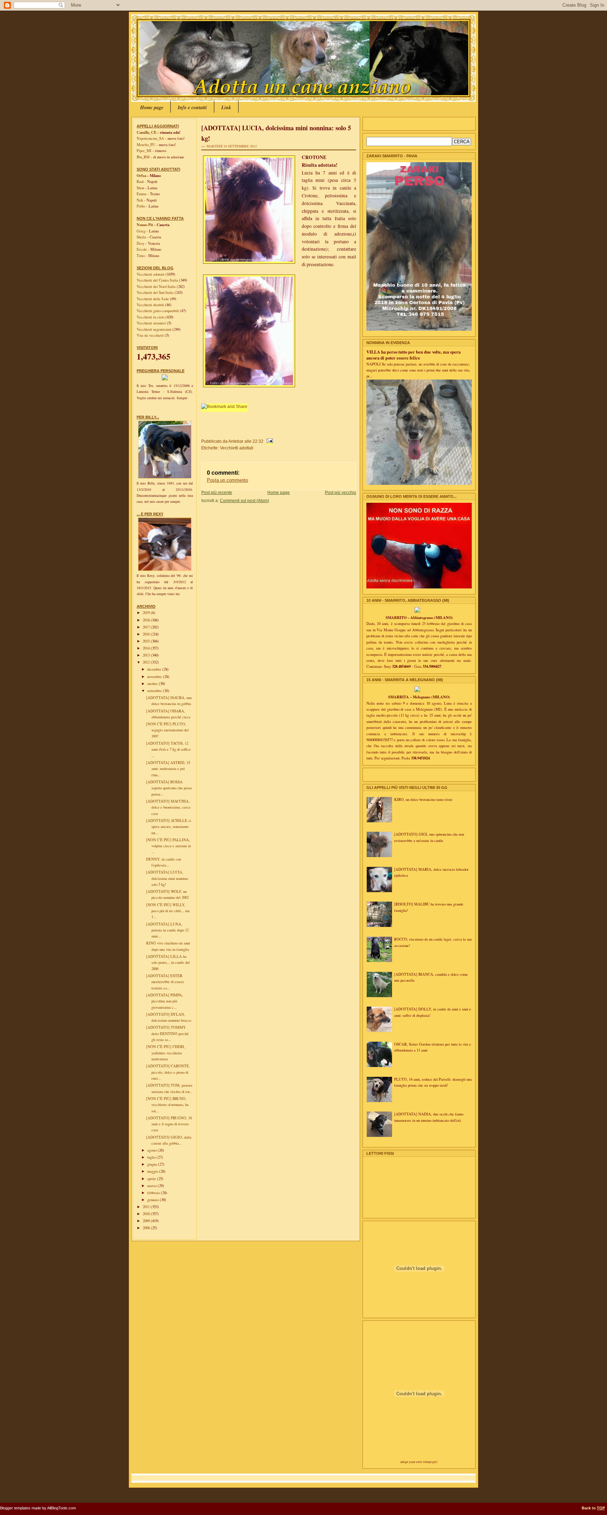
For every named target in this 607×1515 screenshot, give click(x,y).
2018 (147, 620)
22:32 (258, 441)
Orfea (141, 175)
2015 (147, 641)
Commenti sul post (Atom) (244, 500)
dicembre (154, 669)
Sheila (141, 237)
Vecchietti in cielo (151, 317)
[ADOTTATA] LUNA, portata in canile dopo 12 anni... (167, 930)
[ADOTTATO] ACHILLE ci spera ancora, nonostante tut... (168, 826)
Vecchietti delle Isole (153, 298)
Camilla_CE (146, 132)
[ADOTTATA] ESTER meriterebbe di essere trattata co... (165, 981)
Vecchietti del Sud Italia (156, 292)
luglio (152, 1157)
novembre (155, 676)
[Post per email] (269, 441)
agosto (152, 1150)
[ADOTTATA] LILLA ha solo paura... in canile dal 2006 (168, 962)
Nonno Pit (145, 225)
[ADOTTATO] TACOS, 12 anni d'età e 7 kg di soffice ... (168, 749)
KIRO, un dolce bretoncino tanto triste (423, 799)
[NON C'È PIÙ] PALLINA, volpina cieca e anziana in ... (168, 846)
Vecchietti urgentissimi (154, 329)
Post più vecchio (340, 492)
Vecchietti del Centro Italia (158, 280)
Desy (140, 243)
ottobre (153, 683)
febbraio (154, 1192)
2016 (147, 634)
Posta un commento (227, 480)
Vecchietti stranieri (152, 323)
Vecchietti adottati (151, 274)
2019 (147, 612)
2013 (147, 655)
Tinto (141, 255)
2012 (147, 662)
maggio (153, 1171)
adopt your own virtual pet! (419, 1462)
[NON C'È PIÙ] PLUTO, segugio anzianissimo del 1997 (167, 730)
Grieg (141, 231)
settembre (155, 690)
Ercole (142, 249)
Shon (140, 187)
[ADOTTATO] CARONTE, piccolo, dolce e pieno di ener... (168, 1072)
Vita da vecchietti (151, 335)
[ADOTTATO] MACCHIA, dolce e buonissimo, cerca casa (168, 807)
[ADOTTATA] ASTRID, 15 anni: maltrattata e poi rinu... (168, 768)
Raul (140, 181)
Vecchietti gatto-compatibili (158, 310)
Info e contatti (192, 107)
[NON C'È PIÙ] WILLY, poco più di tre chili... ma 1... (168, 911)
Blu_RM (143, 156)
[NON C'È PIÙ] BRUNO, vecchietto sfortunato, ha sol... (167, 1104)
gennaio (153, 1199)
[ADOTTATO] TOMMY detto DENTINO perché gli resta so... (167, 1033)
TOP (601, 1508)
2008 (147, 1227)
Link (226, 107)
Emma (141, 193)
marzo (152, 1185)
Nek (140, 200)
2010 (147, 1213)
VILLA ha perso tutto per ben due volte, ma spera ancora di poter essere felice (413, 355)
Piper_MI (144, 150)
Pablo (141, 206)
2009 (147, 1220)
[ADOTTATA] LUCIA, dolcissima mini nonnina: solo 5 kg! (167, 878)
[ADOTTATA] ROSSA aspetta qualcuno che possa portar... (169, 788)
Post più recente (216, 492)
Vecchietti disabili (151, 304)
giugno (152, 1164)
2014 (147, 648)
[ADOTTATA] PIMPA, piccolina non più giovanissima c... (164, 1001)
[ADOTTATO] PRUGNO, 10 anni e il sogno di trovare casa (169, 1124)
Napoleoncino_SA (150, 138)
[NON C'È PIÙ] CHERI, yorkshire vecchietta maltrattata (165, 1052)
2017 (147, 627)
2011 (147, 1206)
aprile (152, 1178)
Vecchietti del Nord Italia (157, 286)
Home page (151, 107)
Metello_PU (146, 144)
